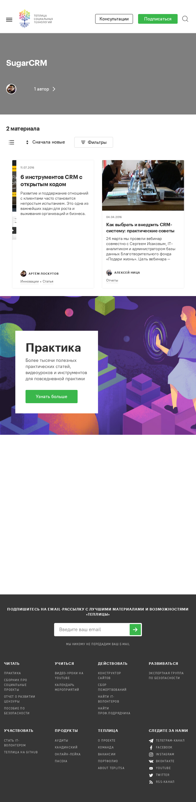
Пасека (61, 761)
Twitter (162, 775)
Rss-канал (165, 782)
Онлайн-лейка (68, 754)
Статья (48, 281)
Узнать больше (51, 396)
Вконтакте (165, 761)
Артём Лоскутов (44, 273)
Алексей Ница (127, 272)
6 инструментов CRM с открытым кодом (51, 180)
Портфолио (108, 761)
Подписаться (158, 19)
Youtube (163, 768)
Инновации (29, 281)
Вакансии (107, 754)
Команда (106, 747)
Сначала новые (48, 142)
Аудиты (61, 740)
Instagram (165, 754)
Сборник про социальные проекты (15, 685)
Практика (12, 673)
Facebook (164, 747)
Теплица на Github (21, 752)
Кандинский (66, 747)
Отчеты (112, 280)
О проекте (107, 740)
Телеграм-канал (170, 740)
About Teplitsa (111, 768)
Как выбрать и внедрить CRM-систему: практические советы (140, 227)
